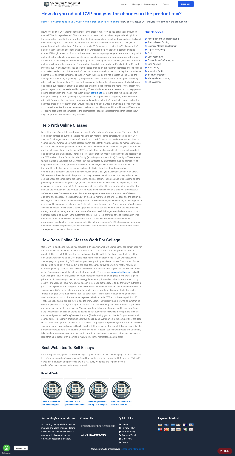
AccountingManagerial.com (58, 418)
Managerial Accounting (143, 4)
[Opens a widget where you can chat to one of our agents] (224, 451)
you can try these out (121, 272)
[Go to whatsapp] (6, 448)
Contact (166, 4)
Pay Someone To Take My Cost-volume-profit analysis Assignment (84, 21)
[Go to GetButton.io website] (6, 453)
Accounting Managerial (132, 449)
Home (123, 4)
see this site (96, 93)
